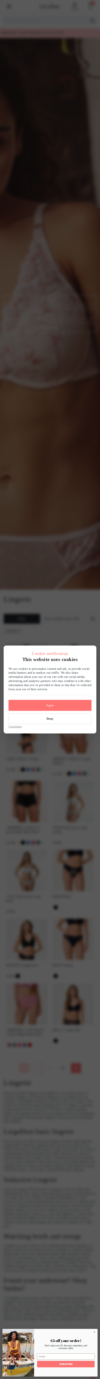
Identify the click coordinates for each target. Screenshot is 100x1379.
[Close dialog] (94, 1332)
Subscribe (65, 1364)
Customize (15, 726)
